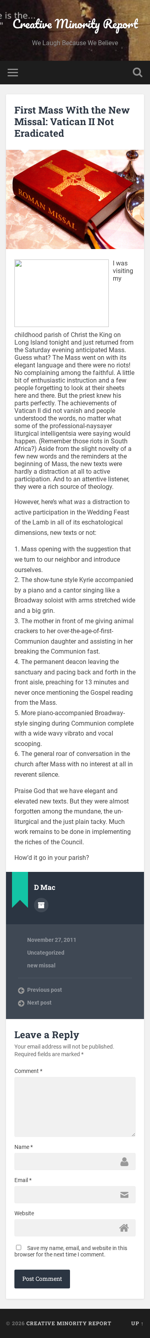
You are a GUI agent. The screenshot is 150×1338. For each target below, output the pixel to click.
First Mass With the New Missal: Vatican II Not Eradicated (72, 122)
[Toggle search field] (137, 72)
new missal (41, 965)
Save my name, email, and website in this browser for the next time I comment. (70, 1251)
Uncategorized (45, 952)
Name (23, 1147)
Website (24, 1213)
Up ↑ (137, 1323)
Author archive (41, 905)
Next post (39, 1002)
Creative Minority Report (75, 24)
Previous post (44, 990)
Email (23, 1180)
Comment (28, 1071)
